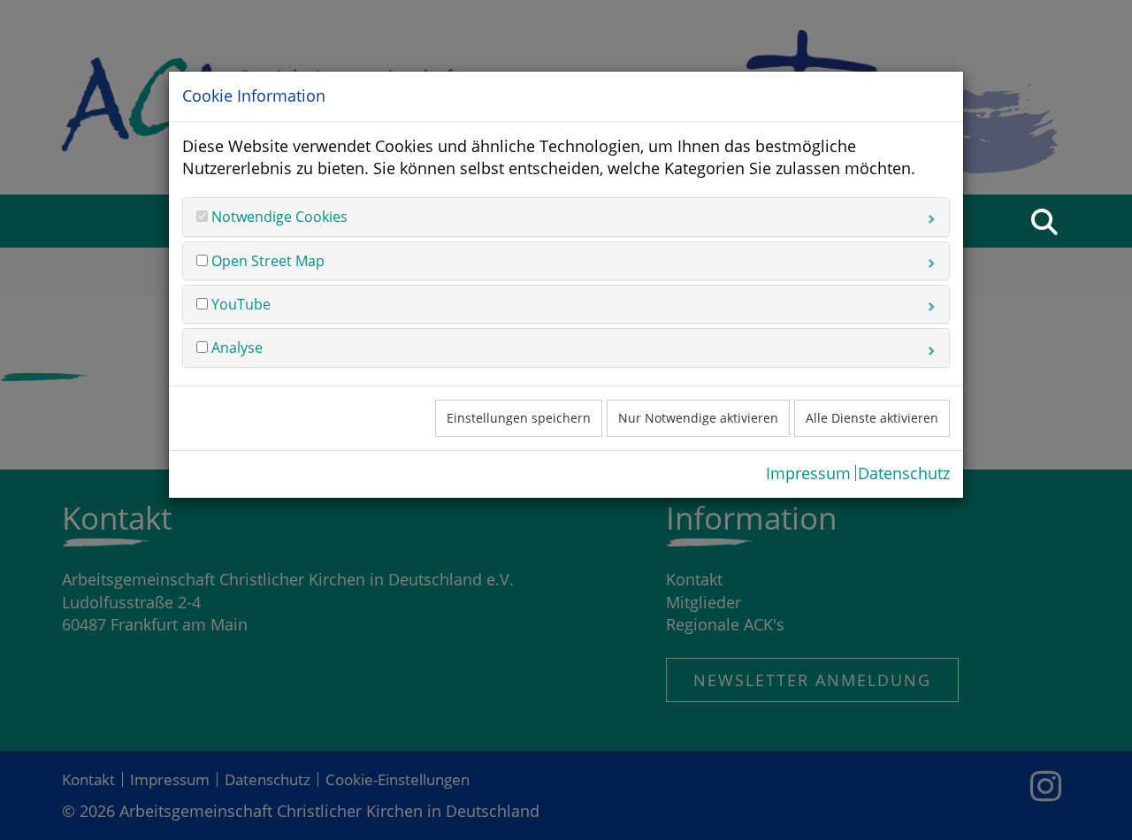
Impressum (808, 473)
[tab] (566, 216)
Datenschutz (904, 473)
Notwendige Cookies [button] (278, 216)
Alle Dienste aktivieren (872, 417)
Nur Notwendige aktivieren (698, 417)
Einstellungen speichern (519, 417)
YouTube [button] (239, 304)
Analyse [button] (235, 347)
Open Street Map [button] (266, 261)
